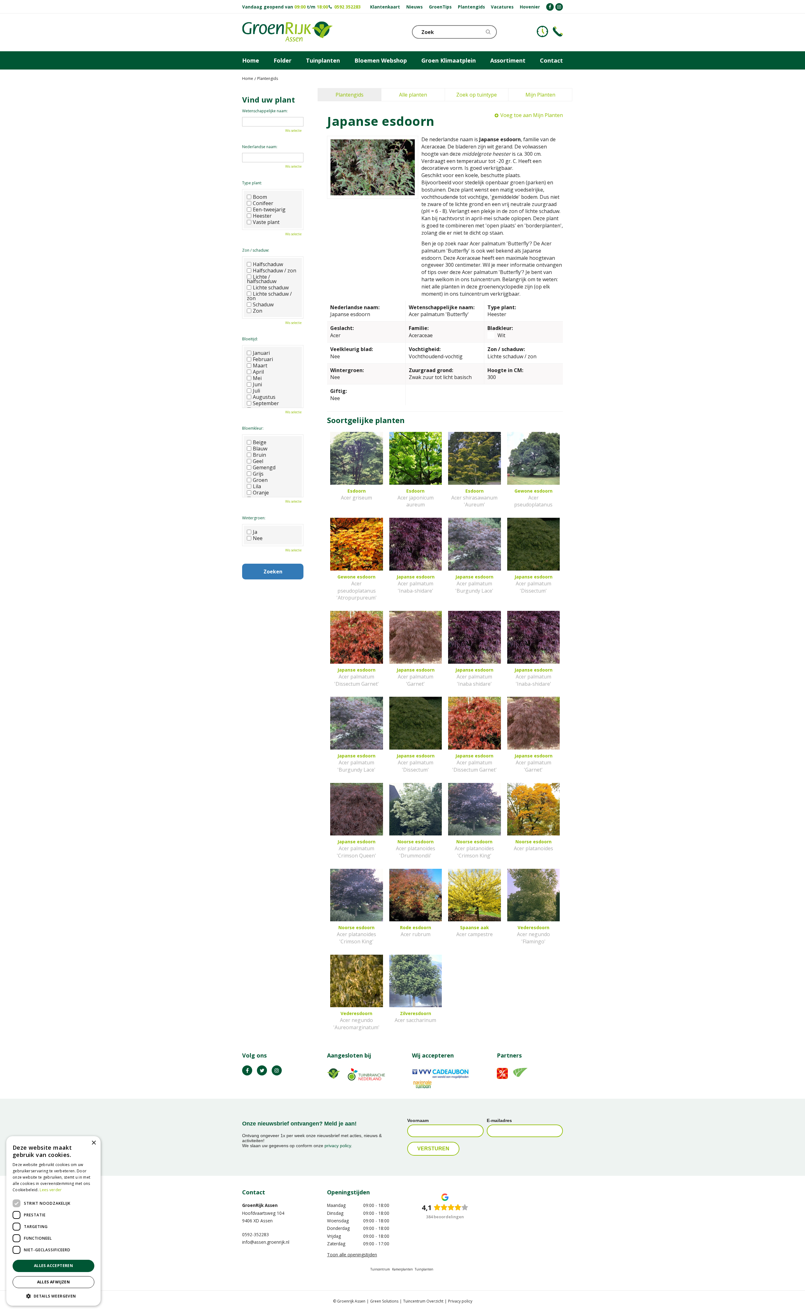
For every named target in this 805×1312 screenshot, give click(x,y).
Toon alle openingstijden (352, 1255)
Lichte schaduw (271, 287)
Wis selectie (293, 130)
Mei (257, 378)
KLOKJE (542, 31)
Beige (259, 442)
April (258, 372)
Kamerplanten (402, 1269)
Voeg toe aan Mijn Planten (531, 115)
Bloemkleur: (253, 428)
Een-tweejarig (269, 209)
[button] (53, 1295)
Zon (257, 311)
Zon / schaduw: (255, 250)
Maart (260, 365)
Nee (258, 538)
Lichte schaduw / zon (269, 296)
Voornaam (418, 1120)
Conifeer (263, 203)
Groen (260, 480)
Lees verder (51, 1189)
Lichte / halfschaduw (261, 279)
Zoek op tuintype (476, 94)
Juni (257, 384)
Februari (263, 359)
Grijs (258, 474)
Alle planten (413, 94)
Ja (255, 532)
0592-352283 (255, 1234)
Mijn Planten (540, 94)
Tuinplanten (424, 1269)
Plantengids (350, 94)
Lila (257, 486)
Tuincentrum (380, 1269)
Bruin (259, 455)
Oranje (261, 492)
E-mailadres (499, 1120)
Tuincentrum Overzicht (423, 1301)
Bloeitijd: (250, 339)
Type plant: (252, 183)
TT (262, 1070)
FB (247, 1070)
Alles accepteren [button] (53, 1265)
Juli (256, 390)
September (266, 403)
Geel (258, 461)
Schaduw (263, 304)
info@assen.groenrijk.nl (265, 1242)
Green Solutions (384, 1301)
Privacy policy (460, 1301)
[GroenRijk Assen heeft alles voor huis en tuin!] (287, 32)
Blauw (260, 448)
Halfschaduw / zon (274, 270)
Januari (261, 353)
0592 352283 (347, 7)
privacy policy (338, 1145)
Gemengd (264, 467)
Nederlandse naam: (259, 146)
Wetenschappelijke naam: (265, 111)
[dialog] (53, 1221)
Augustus (264, 397)
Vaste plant (266, 222)
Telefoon (558, 31)
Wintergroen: (253, 518)
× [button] (93, 1143)
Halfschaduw (268, 264)
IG (277, 1070)
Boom (260, 197)
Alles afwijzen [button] (53, 1282)
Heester (262, 216)
